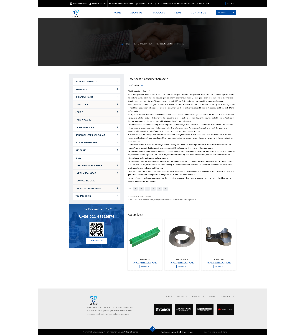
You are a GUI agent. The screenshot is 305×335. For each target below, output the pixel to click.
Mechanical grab (86, 173)
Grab (78, 158)
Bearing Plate (186, 259)
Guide (80, 112)
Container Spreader (142, 91)
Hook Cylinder (223, 259)
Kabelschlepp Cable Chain (91, 135)
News (177, 12)
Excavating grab (86, 181)
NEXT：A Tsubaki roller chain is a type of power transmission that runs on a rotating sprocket (162, 200)
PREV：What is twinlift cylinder (139, 196)
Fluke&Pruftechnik (87, 143)
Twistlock (82, 104)
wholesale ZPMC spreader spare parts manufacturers (109, 311)
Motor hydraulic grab (89, 166)
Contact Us (198, 12)
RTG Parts (81, 89)
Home (117, 12)
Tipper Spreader (85, 127)
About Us (136, 12)
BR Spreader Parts (86, 82)
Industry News (146, 44)
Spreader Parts (85, 97)
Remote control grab (89, 188)
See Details (148, 266)
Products (158, 12)
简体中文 (230, 3)
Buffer (149, 259)
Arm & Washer (84, 120)
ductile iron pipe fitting (215, 332)
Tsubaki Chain (83, 196)
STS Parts (81, 150)
